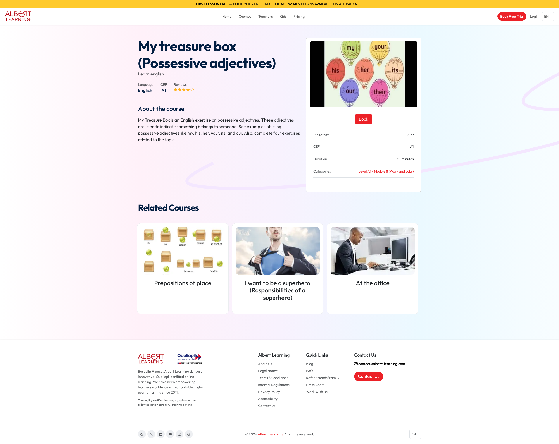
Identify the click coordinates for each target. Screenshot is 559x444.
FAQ (309, 371)
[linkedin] (161, 434)
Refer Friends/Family (322, 377)
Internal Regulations (274, 384)
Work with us (317, 391)
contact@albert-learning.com (381, 364)
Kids (283, 16)
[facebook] (142, 434)
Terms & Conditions (273, 377)
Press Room (315, 384)
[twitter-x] (151, 434)
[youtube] (170, 434)
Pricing (299, 16)
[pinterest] (189, 434)
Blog (309, 364)
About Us (265, 364)
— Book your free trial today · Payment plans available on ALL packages (279, 4)
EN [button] (546, 16)
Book (363, 119)
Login (534, 16)
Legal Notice (268, 371)
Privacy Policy (269, 391)
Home (227, 16)
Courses (245, 16)
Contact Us (266, 405)
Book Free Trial (512, 16)
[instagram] (179, 434)
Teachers (265, 16)
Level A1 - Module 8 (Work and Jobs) (386, 171)
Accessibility (268, 398)
